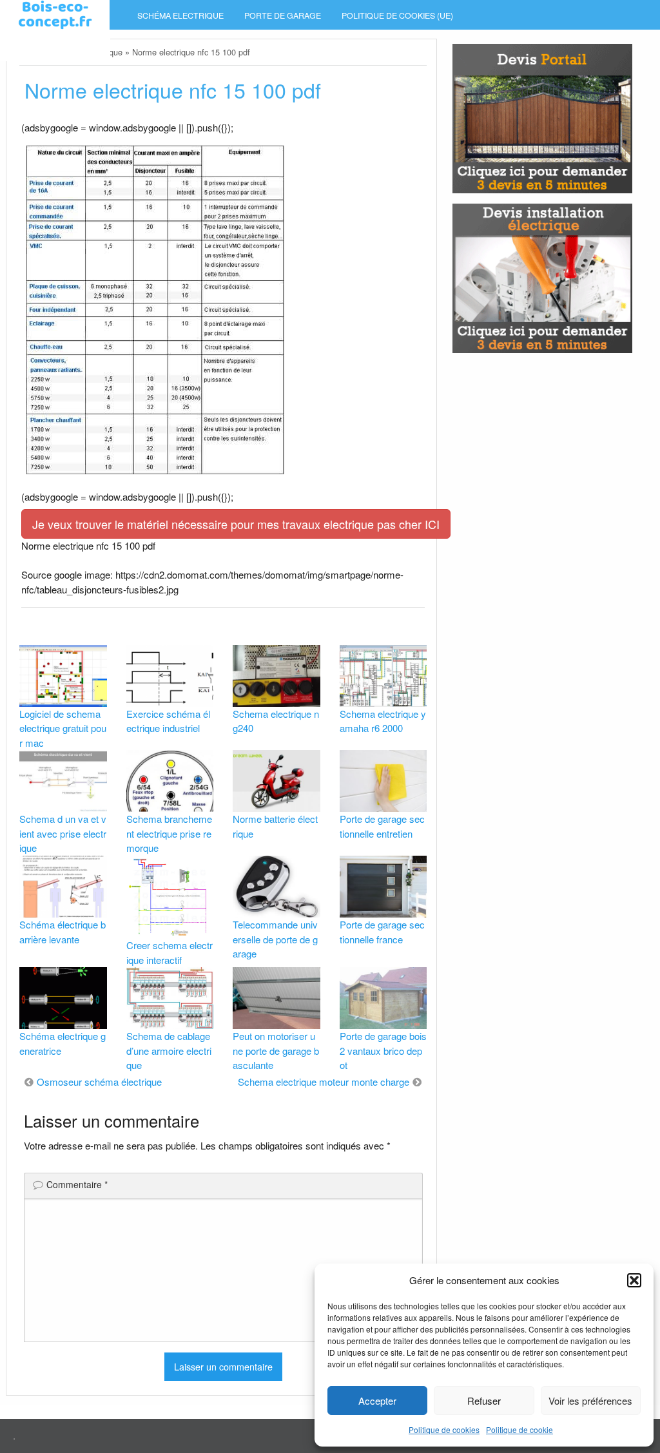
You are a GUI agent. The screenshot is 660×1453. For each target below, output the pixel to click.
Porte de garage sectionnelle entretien (382, 826)
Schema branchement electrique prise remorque (169, 833)
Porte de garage (282, 15)
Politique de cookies (444, 1429)
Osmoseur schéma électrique (99, 1081)
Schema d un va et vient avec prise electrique (62, 833)
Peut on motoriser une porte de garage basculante (276, 1050)
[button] (634, 1280)
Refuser (484, 1400)
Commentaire (77, 1184)
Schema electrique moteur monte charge (323, 1081)
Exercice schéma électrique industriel (168, 721)
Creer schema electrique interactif (169, 952)
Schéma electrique (180, 15)
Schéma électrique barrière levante (62, 932)
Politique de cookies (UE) (397, 15)
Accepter (377, 1400)
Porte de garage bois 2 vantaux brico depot (383, 1050)
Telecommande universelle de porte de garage (275, 939)
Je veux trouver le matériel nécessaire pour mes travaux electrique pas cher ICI (236, 523)
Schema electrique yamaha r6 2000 (383, 721)
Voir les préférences (590, 1400)
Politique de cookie (519, 1429)
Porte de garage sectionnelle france (382, 932)
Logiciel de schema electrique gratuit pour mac (62, 728)
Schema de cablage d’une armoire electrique (168, 1050)
